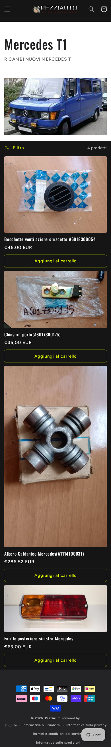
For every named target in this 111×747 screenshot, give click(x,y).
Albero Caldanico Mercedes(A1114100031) (44, 553)
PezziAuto (53, 718)
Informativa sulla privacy (86, 725)
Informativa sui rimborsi (41, 725)
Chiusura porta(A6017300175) (32, 334)
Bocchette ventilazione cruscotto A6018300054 (50, 239)
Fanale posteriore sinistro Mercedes (38, 638)
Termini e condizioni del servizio (58, 734)
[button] (7, 9)
